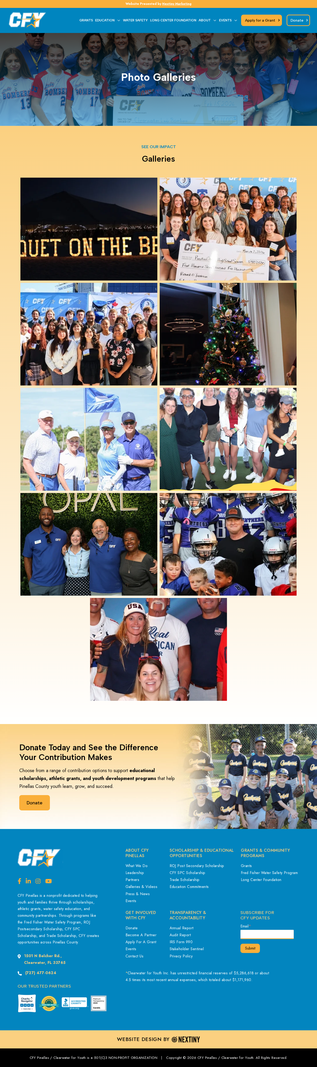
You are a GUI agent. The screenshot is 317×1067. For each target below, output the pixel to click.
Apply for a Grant (141, 942)
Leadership (135, 872)
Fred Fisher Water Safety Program (269, 872)
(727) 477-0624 (40, 973)
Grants (246, 865)
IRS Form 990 (181, 942)
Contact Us (135, 956)
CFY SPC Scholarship (187, 872)
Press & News (138, 894)
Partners (132, 879)
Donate (132, 928)
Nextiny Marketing (176, 3)
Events (131, 901)
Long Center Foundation (261, 879)
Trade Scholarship (185, 879)
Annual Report (182, 928)
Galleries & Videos (142, 886)
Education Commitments (189, 886)
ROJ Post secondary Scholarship (197, 865)
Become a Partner (141, 935)
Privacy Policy (181, 956)
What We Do (137, 865)
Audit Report (180, 935)
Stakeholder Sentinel (187, 949)
